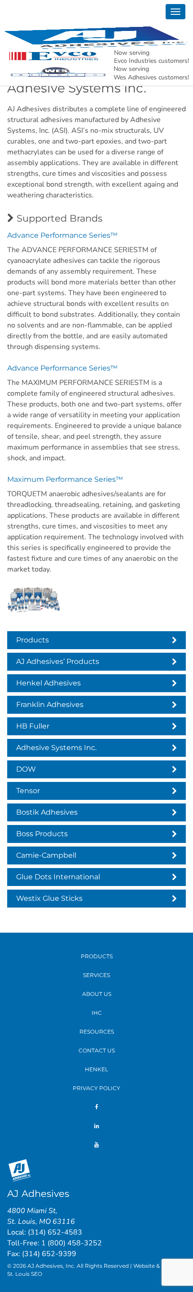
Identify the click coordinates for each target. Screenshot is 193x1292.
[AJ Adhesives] (96, 37)
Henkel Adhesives (48, 683)
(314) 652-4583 (55, 1232)
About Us (96, 994)
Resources (96, 1031)
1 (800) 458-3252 (71, 1243)
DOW (26, 769)
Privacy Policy (96, 1088)
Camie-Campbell (46, 855)
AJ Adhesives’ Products (57, 661)
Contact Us (97, 1050)
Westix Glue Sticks (49, 898)
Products (32, 640)
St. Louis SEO (24, 1273)
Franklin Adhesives (49, 704)
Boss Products (42, 833)
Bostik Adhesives (47, 812)
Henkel (96, 1069)
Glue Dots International (58, 877)
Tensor (28, 790)
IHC (97, 1012)
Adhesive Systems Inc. (56, 747)
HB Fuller (32, 726)
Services (96, 975)
